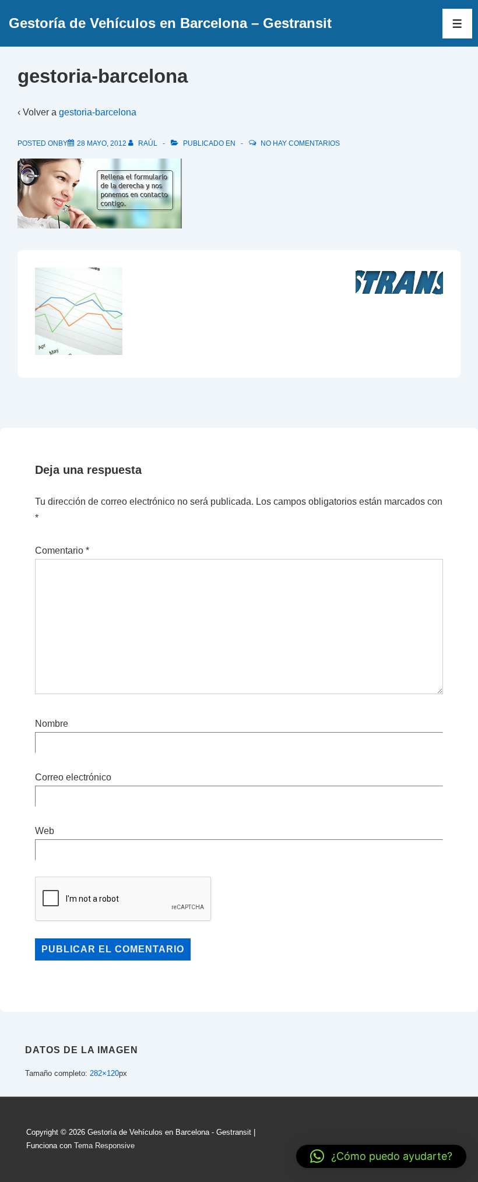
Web (44, 831)
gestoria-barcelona (97, 112)
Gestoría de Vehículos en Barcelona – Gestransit (170, 23)
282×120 (104, 1073)
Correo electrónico (73, 777)
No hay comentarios (300, 143)
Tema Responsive (104, 1145)
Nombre (51, 724)
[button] (381, 1156)
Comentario (62, 550)
